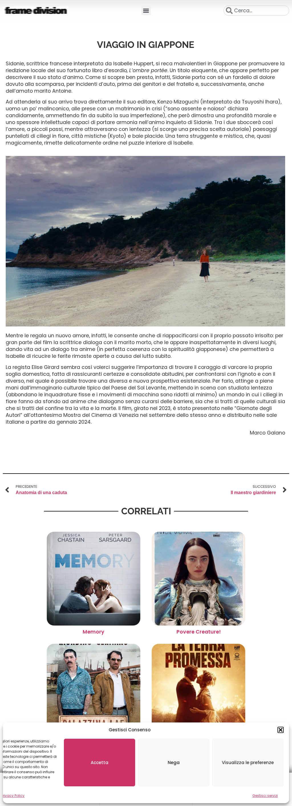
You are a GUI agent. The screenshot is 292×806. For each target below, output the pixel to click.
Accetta (99, 763)
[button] (280, 730)
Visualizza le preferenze (248, 763)
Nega (174, 763)
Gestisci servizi (265, 795)
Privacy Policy (13, 795)
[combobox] (256, 10)
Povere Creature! (199, 631)
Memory (93, 631)
